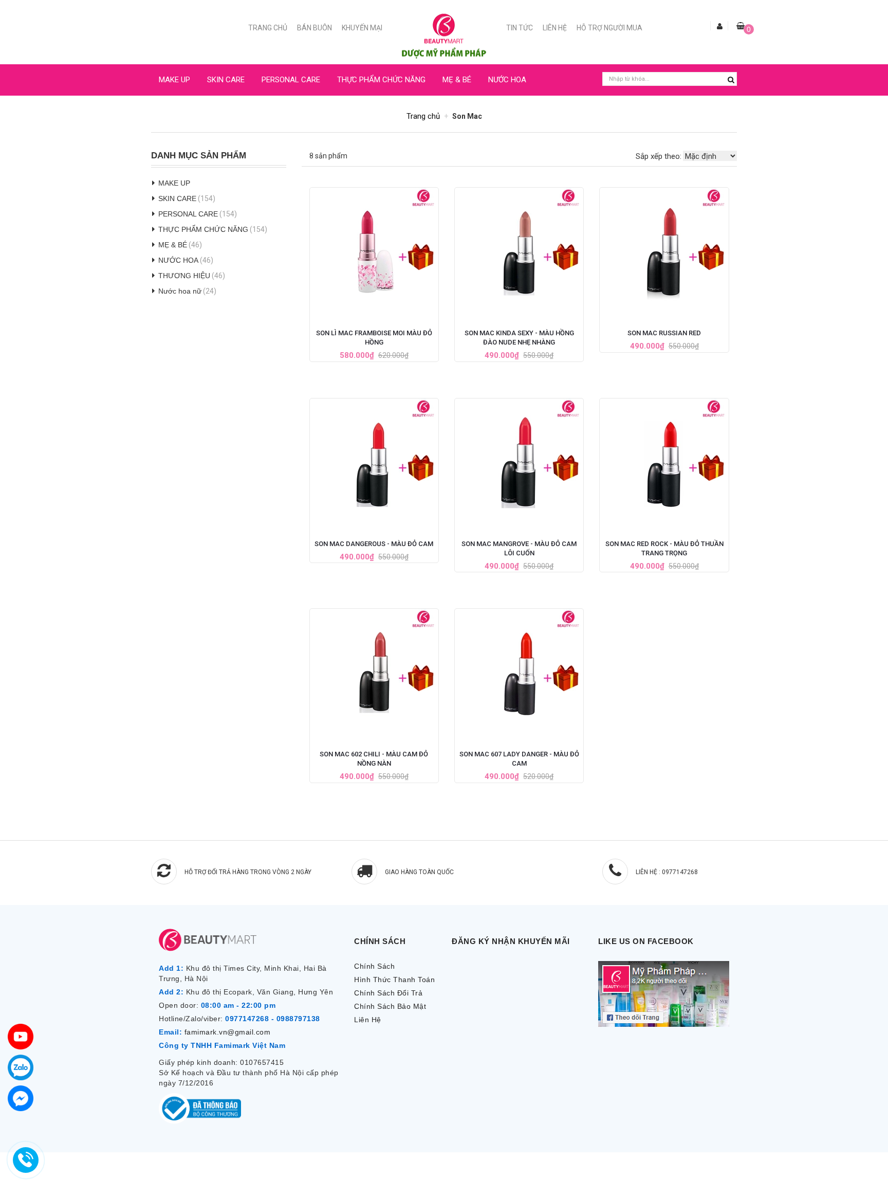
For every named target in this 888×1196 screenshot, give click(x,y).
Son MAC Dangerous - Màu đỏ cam (373, 544)
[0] (740, 26)
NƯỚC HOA (507, 79)
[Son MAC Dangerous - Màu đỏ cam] (374, 460)
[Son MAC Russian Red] (664, 249)
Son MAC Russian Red (664, 333)
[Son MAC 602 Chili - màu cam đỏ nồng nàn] (374, 670)
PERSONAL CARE (291, 79)
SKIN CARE (226, 79)
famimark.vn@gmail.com (227, 1032)
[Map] (20, 1036)
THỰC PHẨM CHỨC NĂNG (381, 79)
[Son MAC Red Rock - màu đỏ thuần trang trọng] (664, 460)
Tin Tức (519, 28)
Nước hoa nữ (179, 291)
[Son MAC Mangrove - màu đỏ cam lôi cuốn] (519, 460)
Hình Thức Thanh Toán (394, 979)
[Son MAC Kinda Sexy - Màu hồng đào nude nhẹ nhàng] (519, 249)
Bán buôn (314, 28)
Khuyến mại (362, 28)
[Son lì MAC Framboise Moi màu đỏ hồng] (374, 249)
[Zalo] (20, 1067)
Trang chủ (267, 28)
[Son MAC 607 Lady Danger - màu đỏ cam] (519, 670)
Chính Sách (374, 966)
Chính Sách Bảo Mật (390, 1006)
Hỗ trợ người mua (609, 28)
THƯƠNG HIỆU (184, 275)
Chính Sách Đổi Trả (388, 993)
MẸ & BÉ (456, 79)
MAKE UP (174, 79)
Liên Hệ (555, 28)
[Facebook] (20, 1098)
